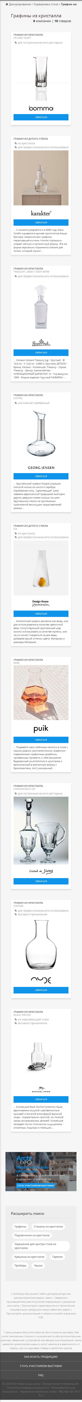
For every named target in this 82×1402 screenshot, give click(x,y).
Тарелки (57, 1257)
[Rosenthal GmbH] (41, 341)
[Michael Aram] (41, 1088)
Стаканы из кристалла (48, 1226)
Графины (20, 1226)
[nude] (41, 979)
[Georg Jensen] (41, 467)
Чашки (38, 1265)
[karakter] (41, 212)
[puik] (41, 728)
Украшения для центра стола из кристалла (35, 1246)
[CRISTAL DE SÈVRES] (41, 871)
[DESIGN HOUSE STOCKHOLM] (41, 602)
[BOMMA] (41, 107)
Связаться (41, 117)
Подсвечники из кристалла (32, 1235)
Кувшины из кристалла (29, 1257)
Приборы (20, 1265)
